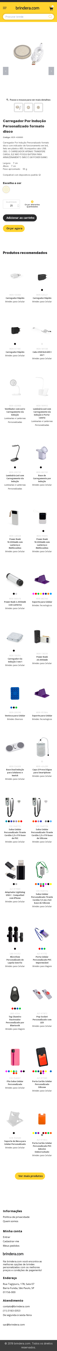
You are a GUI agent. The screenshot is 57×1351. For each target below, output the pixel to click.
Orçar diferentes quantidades (32, 205)
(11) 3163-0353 (11, 1310)
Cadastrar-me (11, 1241)
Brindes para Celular (15, 301)
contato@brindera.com (16, 1306)
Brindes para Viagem (42, 966)
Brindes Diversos (15, 719)
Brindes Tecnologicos (42, 605)
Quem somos (10, 1221)
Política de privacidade (16, 1217)
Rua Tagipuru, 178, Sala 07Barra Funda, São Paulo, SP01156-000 (18, 1288)
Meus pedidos (11, 1245)
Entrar (6, 1237)
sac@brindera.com (14, 1324)
